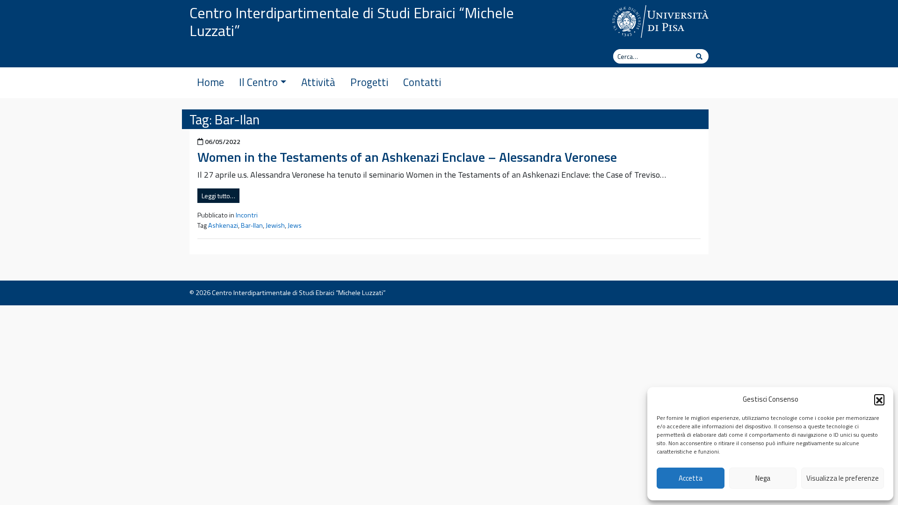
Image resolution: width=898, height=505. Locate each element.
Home (210, 82)
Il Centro (258, 82)
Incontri (247, 215)
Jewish (275, 225)
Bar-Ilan (252, 225)
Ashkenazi (223, 225)
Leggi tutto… (218, 196)
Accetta (690, 478)
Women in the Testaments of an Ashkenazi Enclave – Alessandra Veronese (407, 157)
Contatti (422, 82)
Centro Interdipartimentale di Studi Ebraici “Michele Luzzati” (351, 21)
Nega (762, 478)
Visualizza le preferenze (842, 478)
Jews (295, 225)
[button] (879, 399)
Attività (318, 82)
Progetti (369, 82)
